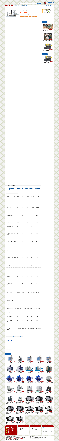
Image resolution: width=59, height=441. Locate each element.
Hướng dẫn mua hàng (39, 0)
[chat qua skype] (48, 11)
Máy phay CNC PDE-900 (19, 372)
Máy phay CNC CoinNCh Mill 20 (20, 382)
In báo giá (33, 16)
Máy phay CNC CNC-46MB (38, 392)
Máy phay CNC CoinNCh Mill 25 (29, 382)
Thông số (9, 185)
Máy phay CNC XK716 (28, 362)
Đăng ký (52, 431)
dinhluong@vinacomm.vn (21, 438)
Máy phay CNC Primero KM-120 (10, 392)
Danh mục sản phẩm (9, 5)
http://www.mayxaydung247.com (12, 438)
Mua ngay (24, 16)
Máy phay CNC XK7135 (48, 362)
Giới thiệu (27, 0)
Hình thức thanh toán (32, 0)
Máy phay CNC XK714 (47, 372)
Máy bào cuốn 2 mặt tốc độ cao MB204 (48, 40)
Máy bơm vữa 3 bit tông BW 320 (47, 30)
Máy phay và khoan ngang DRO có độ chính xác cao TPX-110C (14, 336)
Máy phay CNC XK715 (9, 362)
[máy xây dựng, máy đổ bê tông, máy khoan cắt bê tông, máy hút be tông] (9, 1)
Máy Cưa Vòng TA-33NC (46, 50)
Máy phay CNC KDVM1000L (38, 372)
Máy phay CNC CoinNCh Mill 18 (10, 382)
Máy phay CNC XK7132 (38, 362)
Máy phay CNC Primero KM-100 (49, 382)
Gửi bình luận (8, 349)
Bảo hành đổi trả (45, 0)
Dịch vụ (20, 430)
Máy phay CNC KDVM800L (28, 372)
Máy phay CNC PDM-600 (19, 362)
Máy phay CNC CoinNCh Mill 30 (39, 382)
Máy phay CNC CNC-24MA (19, 392)
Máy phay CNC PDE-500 (9, 372)
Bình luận (13, 185)
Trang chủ (24, 0)
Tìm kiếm (39, 3)
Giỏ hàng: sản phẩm (49, 5)
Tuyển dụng (49, 0)
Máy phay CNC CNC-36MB (28, 392)
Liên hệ (53, 0)
